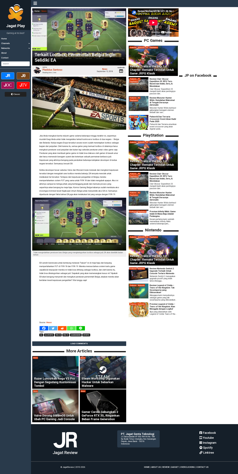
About (4, 53)
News (43, 11)
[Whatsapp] (71, 328)
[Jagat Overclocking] (7, 87)
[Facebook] (44, 328)
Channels (5, 43)
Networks (5, 48)
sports (86, 335)
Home (4, 38)
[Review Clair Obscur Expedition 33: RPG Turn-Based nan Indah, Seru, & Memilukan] (138, 91)
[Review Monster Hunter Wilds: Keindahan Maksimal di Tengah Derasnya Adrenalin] (138, 110)
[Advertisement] (79, 301)
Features (133, 47)
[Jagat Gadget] (23, 78)
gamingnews (76, 335)
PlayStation (154, 47)
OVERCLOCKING (187, 467)
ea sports (49, 335)
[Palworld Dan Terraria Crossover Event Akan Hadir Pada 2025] (138, 129)
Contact (4, 58)
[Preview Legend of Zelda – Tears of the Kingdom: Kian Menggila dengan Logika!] (138, 316)
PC (147, 47)
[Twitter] (53, 328)
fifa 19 (65, 335)
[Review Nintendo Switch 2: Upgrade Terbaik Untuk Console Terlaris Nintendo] (138, 281)
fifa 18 (58, 335)
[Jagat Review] (7, 78)
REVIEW (165, 467)
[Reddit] (62, 328)
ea (41, 335)
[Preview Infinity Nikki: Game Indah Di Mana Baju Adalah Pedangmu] (138, 224)
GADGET (175, 467)
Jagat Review (65, 452)
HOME (147, 467)
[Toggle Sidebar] (35, 3)
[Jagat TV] (23, 87)
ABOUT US (156, 467)
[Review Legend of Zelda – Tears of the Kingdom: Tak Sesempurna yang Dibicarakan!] (138, 298)
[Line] (80, 328)
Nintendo (141, 47)
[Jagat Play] (65, 449)
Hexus (49, 322)
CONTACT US (202, 467)
